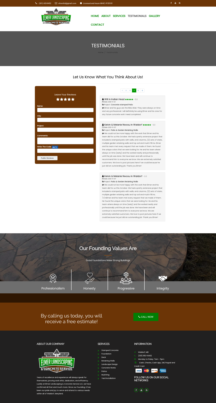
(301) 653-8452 (44, 3)
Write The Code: (44, 146)
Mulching (105, 375)
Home (95, 16)
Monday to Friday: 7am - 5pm (151, 359)
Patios (104, 371)
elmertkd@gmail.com (67, 3)
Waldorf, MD (143, 352)
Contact (97, 25)
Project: (40, 126)
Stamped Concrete (110, 350)
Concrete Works (109, 368)
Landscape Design (110, 364)
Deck (104, 357)
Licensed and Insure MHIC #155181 (98, 3)
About (106, 16)
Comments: (42, 135)
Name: (40, 106)
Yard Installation (109, 378)
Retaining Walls (108, 361)
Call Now (146, 316)
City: (39, 116)
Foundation (106, 354)
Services (119, 16)
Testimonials (137, 16)
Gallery (154, 16)
